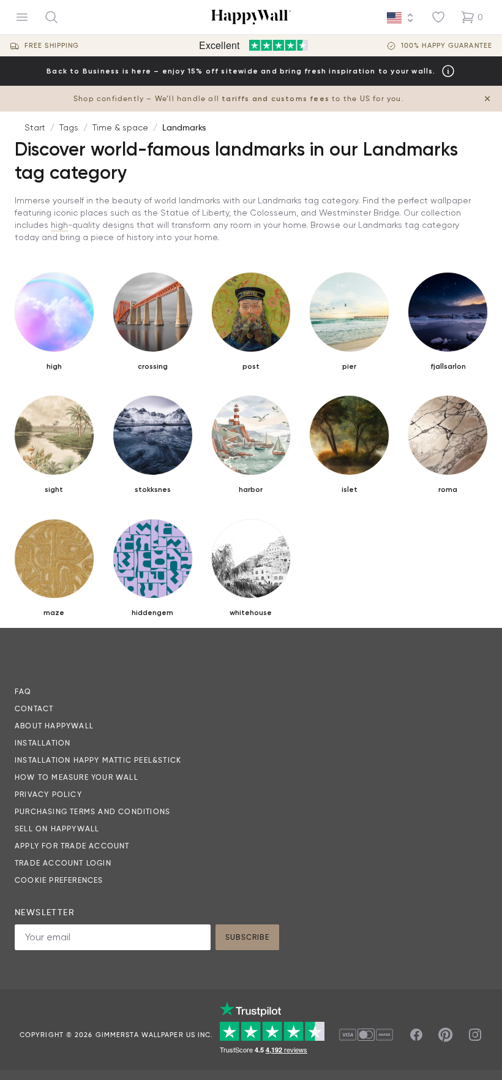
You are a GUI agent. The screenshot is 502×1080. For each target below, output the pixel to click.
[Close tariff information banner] (487, 98)
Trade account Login (63, 862)
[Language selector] (400, 17)
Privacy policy (48, 794)
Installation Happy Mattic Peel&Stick (98, 760)
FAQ (23, 691)
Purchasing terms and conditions (92, 811)
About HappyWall (54, 725)
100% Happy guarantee (446, 45)
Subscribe (247, 937)
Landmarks (184, 127)
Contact (34, 708)
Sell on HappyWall (57, 828)
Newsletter (45, 912)
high (59, 225)
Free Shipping (51, 45)
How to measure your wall (76, 777)
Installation (42, 742)
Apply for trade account (72, 845)
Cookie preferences (59, 880)
